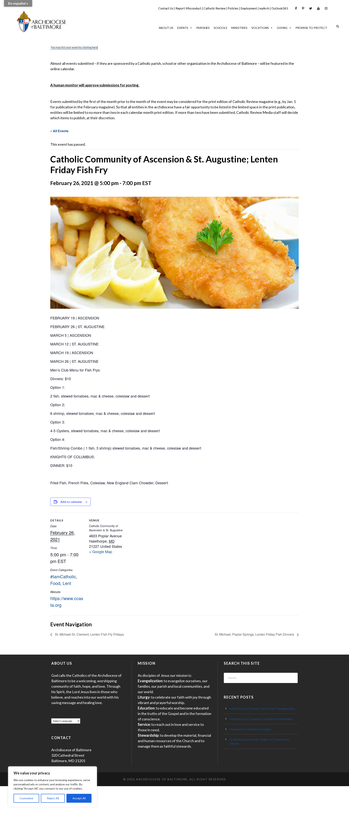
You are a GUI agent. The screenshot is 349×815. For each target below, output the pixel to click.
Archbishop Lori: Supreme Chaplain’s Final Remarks (261, 719)
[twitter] (310, 8)
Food (55, 583)
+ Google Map (100, 551)
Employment (249, 8)
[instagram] (326, 8)
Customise (26, 798)
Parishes (203, 27)
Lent (67, 583)
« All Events (59, 131)
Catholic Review (214, 8)
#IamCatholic (63, 576)
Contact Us (165, 8)
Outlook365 (279, 8)
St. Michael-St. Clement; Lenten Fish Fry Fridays (89, 634)
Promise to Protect (311, 27)
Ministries (239, 27)
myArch (264, 8)
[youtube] (318, 8)
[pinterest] (303, 8)
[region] (52, 786)
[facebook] (296, 8)
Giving (282, 27)
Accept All (79, 798)
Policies (233, 8)
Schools (220, 27)
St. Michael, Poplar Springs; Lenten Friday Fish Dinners (255, 634)
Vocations (260, 27)
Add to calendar (71, 501)
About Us (166, 27)
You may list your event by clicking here (74, 47)
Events (182, 27)
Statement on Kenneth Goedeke (250, 729)
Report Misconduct (188, 8)
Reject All (53, 798)
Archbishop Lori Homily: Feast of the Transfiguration (262, 708)
